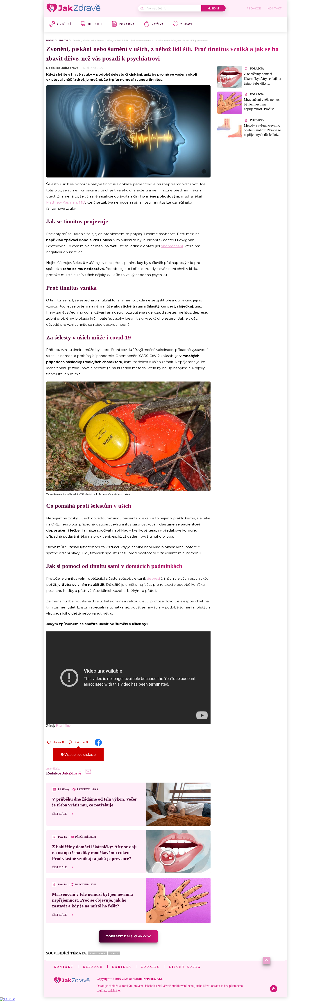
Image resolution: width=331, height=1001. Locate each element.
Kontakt (64, 966)
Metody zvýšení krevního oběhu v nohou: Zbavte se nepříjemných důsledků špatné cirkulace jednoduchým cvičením (262, 134)
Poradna (127, 24)
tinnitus (113, 953)
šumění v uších (97, 953)
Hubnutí (95, 24)
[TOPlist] (7, 999)
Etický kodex (185, 966)
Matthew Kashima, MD (65, 202)
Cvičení (64, 24)
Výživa (158, 24)
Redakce (93, 966)
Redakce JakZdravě (62, 68)
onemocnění (172, 246)
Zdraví (186, 24)
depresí (153, 578)
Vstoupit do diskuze (79, 754)
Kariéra (121, 966)
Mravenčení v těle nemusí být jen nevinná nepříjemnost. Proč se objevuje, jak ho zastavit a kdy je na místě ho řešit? (92, 900)
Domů (50, 40)
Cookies (150, 966)
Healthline (63, 725)
